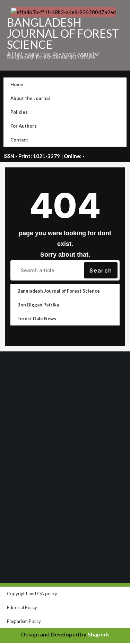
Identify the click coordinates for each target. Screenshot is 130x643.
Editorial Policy (22, 607)
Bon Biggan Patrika (38, 304)
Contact (19, 140)
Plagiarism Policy (24, 621)
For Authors (23, 126)
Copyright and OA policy (32, 593)
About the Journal (30, 98)
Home (16, 84)
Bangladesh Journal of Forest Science (58, 291)
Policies (19, 112)
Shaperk (98, 634)
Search (100, 270)
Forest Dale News (36, 318)
